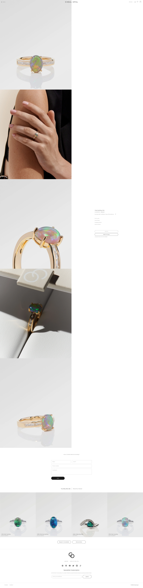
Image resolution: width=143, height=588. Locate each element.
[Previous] (1, 513)
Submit (87, 576)
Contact (11, 585)
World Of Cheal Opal (74, 561)
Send (58, 478)
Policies (6, 585)
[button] (3, 2)
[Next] (34, 513)
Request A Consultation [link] (64, 542)
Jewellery (66, 561)
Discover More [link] (79, 542)
